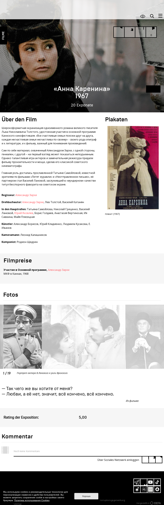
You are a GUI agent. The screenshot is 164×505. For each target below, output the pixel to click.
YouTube (150, 482)
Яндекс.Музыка (137, 489)
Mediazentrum (66, 481)
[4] (67, 417)
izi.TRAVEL (143, 489)
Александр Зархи (26, 195)
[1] (46, 417)
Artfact (150, 489)
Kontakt (66, 487)
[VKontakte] (158, 459)
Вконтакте (143, 482)
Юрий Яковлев (23, 213)
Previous (113, 334)
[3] (60, 417)
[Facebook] (145, 459)
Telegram (137, 482)
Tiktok (157, 482)
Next (113, 347)
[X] (152, 459)
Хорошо (86, 496)
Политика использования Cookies (31, 500)
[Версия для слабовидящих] (142, 16)
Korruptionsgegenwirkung (112, 500)
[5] (74, 417)
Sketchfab (157, 489)
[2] (53, 417)
